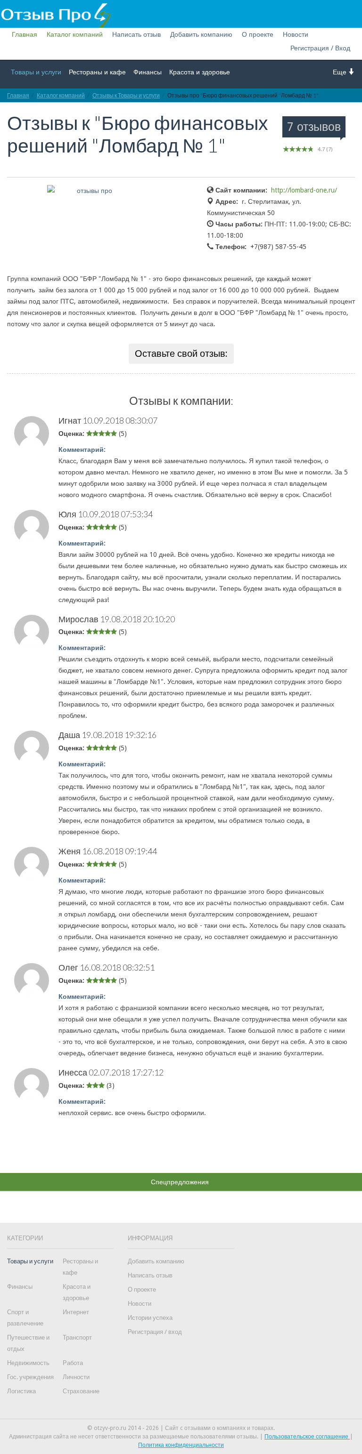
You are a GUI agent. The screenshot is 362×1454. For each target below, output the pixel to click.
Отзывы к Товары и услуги (126, 95)
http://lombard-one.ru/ (304, 190)
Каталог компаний (75, 34)
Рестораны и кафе (97, 72)
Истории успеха (150, 1317)
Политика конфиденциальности (181, 1445)
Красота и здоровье (199, 72)
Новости (295, 34)
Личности (76, 1377)
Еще (340, 72)
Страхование (81, 1391)
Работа (73, 1362)
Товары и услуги (36, 72)
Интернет (76, 1312)
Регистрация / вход (155, 1331)
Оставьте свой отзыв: (181, 353)
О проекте (257, 34)
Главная (24, 34)
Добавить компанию (201, 34)
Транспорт (77, 1337)
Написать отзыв (136, 34)
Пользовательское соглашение (307, 1436)
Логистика (21, 1391)
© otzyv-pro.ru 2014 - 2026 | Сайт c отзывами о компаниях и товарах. (181, 1428)
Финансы (147, 72)
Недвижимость (28, 1362)
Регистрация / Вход (320, 48)
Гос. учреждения (30, 1377)
